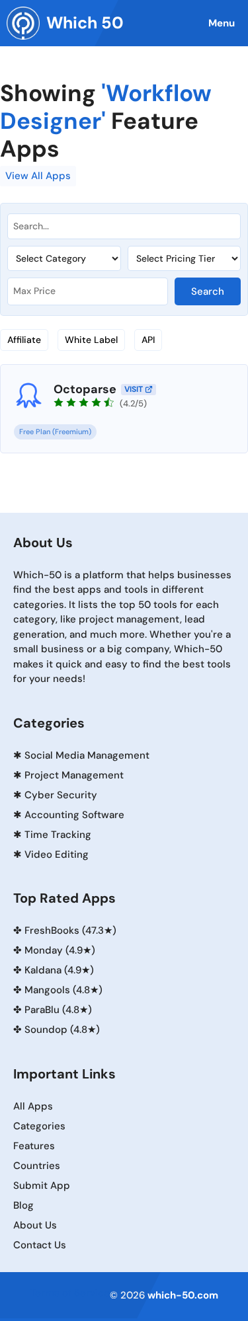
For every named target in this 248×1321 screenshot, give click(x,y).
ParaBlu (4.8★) (58, 1009)
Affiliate (24, 340)
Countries (36, 1165)
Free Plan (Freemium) (55, 431)
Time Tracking (57, 834)
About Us (35, 1225)
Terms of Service (70, 1292)
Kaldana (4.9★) (59, 970)
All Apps (33, 1106)
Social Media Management (86, 755)
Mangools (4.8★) (63, 990)
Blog (23, 1205)
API (148, 340)
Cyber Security (60, 795)
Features (34, 1145)
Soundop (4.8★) (62, 1029)
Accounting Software (74, 814)
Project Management (74, 775)
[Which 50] (23, 23)
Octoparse (85, 389)
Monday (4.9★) (59, 950)
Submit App (41, 1185)
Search (207, 291)
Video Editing (56, 854)
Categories (39, 1126)
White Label (91, 340)
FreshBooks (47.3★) (70, 930)
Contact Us (39, 1245)
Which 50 (85, 23)
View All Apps (38, 175)
